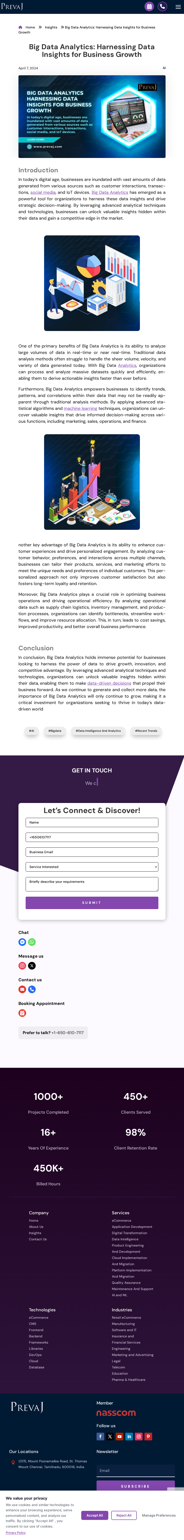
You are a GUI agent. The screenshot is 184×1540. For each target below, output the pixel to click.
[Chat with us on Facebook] (22, 942)
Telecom (118, 1367)
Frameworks (38, 1342)
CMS (32, 1324)
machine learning (80, 408)
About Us (36, 1227)
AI (164, 68)
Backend (35, 1336)
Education (120, 1373)
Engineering (121, 1348)
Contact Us (38, 1239)
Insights (51, 27)
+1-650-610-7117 (53, 1032)
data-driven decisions (109, 683)
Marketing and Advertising (133, 1355)
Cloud (33, 1361)
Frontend (36, 1330)
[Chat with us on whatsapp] (32, 942)
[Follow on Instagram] (139, 1436)
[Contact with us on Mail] (22, 989)
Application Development (132, 1227)
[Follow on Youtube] (119, 1436)
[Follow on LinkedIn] (129, 1436)
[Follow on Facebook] (100, 1436)
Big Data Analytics (110, 192)
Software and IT (124, 1330)
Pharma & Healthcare (128, 1379)
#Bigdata (54, 731)
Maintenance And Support (132, 1289)
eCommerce (121, 1220)
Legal (116, 1361)
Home (30, 27)
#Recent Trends (146, 731)
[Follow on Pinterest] (148, 1436)
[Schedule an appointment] (22, 1013)
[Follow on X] (110, 1436)
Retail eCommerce (126, 1317)
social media (43, 192)
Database (36, 1367)
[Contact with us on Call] (32, 989)
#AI (31, 731)
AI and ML (119, 1295)
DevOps (35, 1355)
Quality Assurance (126, 1282)
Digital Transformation (129, 1233)
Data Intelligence (125, 1239)
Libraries (36, 1348)
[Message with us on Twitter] (32, 966)
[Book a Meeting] (149, 6)
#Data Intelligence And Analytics (98, 731)
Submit (92, 902)
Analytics (127, 365)
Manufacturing (123, 1324)
